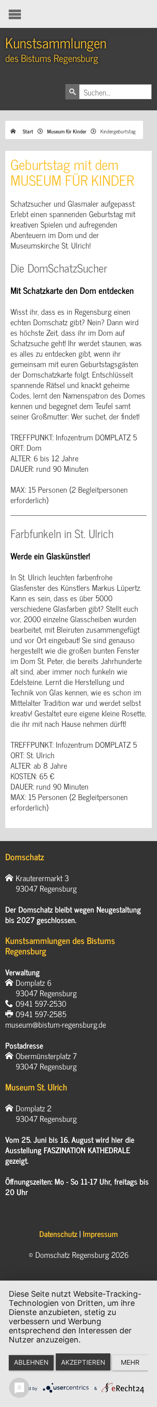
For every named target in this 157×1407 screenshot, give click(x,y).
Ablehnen (31, 1362)
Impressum (100, 1233)
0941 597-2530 (41, 1003)
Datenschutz (58, 1233)
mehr (130, 1362)
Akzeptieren (83, 1362)
